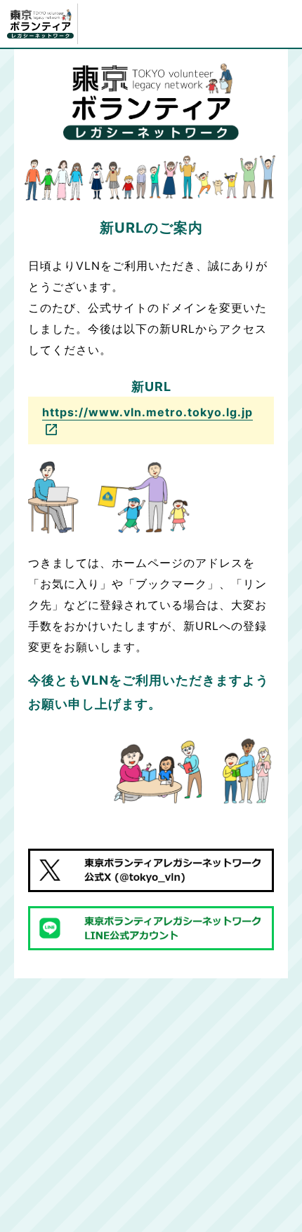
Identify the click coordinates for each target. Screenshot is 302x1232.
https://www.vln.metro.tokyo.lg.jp (147, 412)
